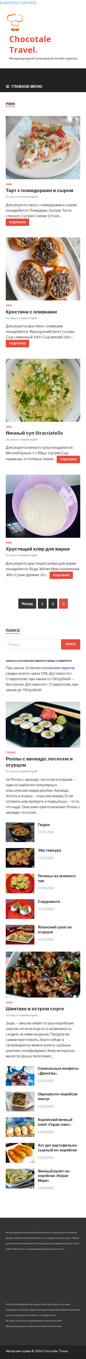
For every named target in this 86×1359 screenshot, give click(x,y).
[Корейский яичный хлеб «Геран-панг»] (20, 1135)
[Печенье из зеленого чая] (20, 892)
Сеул (9, 1002)
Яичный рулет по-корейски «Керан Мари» (54, 1176)
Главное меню (26, 86)
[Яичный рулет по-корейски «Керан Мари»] (20, 1187)
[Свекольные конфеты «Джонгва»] (20, 1084)
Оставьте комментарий (21, 196)
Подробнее (17, 222)
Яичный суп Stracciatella (34, 433)
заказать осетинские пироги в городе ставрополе (39, 660)
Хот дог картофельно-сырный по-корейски (58, 1147)
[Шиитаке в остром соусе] (43, 998)
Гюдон (44, 824)
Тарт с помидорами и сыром (39, 190)
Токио (11, 752)
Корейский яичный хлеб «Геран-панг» (55, 1121)
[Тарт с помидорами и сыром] (43, 149)
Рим (9, 184)
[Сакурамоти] (20, 917)
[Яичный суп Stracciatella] (43, 392)
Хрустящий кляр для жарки (38, 548)
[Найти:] (43, 644)
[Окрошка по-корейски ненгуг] (20, 1110)
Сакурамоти (49, 901)
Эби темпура (49, 850)
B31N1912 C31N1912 (18, 2)
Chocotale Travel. (30, 44)
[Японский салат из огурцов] (20, 943)
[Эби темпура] (20, 866)
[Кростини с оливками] (43, 270)
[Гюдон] (20, 840)
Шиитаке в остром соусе (35, 1008)
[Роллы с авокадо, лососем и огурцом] (43, 748)
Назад (27, 603)
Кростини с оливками (31, 311)
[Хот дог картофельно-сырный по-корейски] (20, 1161)
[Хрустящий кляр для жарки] (43, 508)
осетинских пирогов (58, 668)
